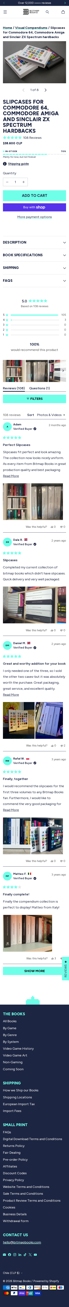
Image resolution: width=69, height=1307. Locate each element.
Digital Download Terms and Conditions (32, 1139)
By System (11, 1042)
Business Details (15, 1214)
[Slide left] (4, 3)
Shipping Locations (17, 1097)
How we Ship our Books (20, 1090)
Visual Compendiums (31, 28)
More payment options (34, 217)
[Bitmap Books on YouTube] (35, 1254)
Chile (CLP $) (11, 1273)
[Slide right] (65, 3)
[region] (34, 371)
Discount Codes (15, 1173)
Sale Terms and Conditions (23, 1194)
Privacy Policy (13, 1180)
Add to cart (34, 195)
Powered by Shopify (46, 1281)
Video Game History (18, 1049)
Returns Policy (13, 1146)
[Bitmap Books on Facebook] (9, 1254)
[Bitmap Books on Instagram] (14, 1254)
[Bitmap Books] (30, 12)
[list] (34, 62)
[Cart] (63, 12)
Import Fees (12, 1111)
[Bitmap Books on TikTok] (25, 1254)
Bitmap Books (22, 1281)
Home (7, 28)
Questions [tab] (39, 389)
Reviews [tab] (14, 389)
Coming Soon (13, 1069)
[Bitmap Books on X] (30, 1254)
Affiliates (10, 1166)
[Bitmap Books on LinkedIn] (19, 1254)
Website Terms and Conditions (26, 1187)
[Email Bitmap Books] (4, 1254)
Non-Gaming (12, 1062)
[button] (34, 137)
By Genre (10, 1035)
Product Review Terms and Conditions (32, 1201)
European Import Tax (19, 1104)
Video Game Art (15, 1055)
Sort (31, 415)
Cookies (9, 1207)
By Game (9, 1028)
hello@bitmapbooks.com (22, 1242)
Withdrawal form (16, 1221)
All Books (10, 1021)
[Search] (47, 12)
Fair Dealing (11, 1153)
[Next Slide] (63, 371)
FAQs (7, 1132)
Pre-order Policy (15, 1160)
